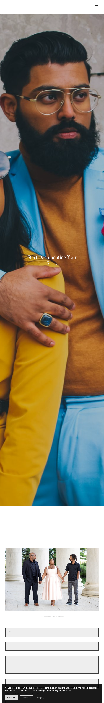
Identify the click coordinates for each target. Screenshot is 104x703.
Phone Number (13, 682)
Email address (13, 645)
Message (11, 659)
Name (10, 631)
